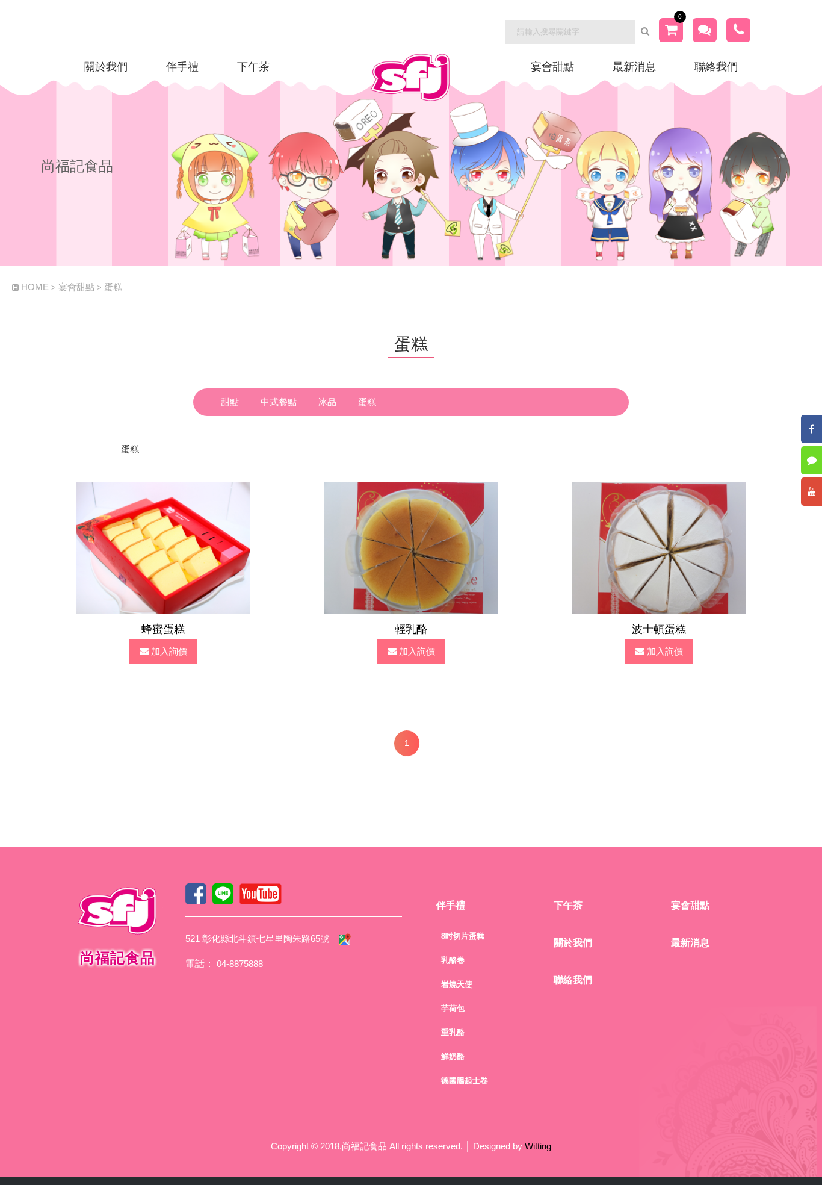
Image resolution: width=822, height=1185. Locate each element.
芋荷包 (453, 1008)
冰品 (327, 402)
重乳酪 (453, 1032)
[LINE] (811, 460)
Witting (538, 1146)
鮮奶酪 (453, 1056)
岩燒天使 (456, 984)
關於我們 (106, 67)
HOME (35, 287)
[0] (671, 31)
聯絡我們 (716, 67)
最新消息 (634, 67)
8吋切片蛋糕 (462, 936)
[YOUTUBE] (811, 491)
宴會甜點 (552, 67)
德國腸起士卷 (464, 1080)
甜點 (230, 402)
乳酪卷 (453, 960)
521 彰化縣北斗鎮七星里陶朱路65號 (257, 938)
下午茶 (253, 67)
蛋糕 (113, 287)
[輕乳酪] (411, 547)
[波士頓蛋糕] (659, 547)
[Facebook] (811, 429)
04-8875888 (240, 964)
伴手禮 (182, 67)
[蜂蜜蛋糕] (163, 547)
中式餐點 (279, 402)
